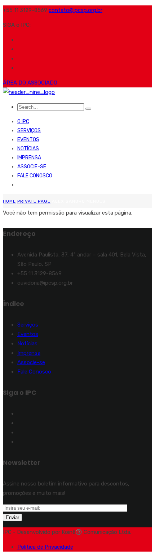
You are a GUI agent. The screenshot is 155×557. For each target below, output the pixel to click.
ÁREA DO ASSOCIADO (30, 82)
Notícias (28, 149)
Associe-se (31, 167)
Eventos (28, 140)
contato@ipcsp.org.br (75, 10)
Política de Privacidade (45, 547)
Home (9, 201)
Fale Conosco (34, 176)
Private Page (33, 201)
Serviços (29, 131)
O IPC (23, 121)
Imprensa (29, 158)
